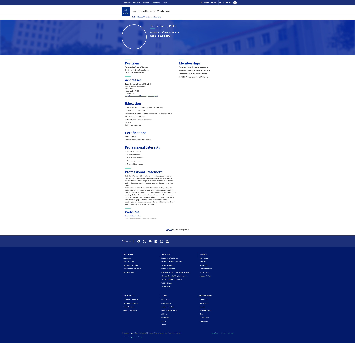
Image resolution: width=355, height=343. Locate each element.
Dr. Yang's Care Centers (133, 216)
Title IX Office (204, 318)
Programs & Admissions (169, 258)
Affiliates (164, 314)
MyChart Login (128, 262)
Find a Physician (129, 272)
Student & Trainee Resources (171, 262)
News (201, 314)
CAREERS (206, 2)
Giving (163, 321)
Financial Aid (165, 287)
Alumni (163, 325)
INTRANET (214, 2)
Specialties (127, 258)
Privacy (223, 333)
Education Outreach (130, 303)
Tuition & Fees (166, 283)
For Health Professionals (132, 269)
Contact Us (203, 300)
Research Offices (205, 276)
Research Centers (206, 269)
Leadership (165, 318)
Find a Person (204, 303)
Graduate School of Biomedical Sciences (175, 272)
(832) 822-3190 (160, 36)
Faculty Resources (167, 265)
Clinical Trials (204, 272)
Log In (169, 229)
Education (136, 3)
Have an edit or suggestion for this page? (132, 337)
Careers (202, 307)
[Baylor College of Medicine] (126, 11)
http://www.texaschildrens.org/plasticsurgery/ (141, 96)
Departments (166, 303)
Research (146, 3)
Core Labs (203, 262)
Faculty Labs (204, 265)
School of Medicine (168, 269)
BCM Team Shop (205, 310)
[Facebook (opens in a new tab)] (220, 2)
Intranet (230, 333)
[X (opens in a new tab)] (223, 2)
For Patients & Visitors (131, 265)
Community (156, 3)
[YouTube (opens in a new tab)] (227, 2)
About (165, 3)
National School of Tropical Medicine (174, 276)
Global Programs (129, 307)
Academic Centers (167, 307)
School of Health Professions (171, 279)
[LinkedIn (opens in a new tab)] (230, 2)
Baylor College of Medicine (141, 17)
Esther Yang (157, 17)
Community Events (130, 310)
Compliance (204, 321)
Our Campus (165, 300)
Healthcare (127, 3)
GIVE (201, 2)
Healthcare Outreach (130, 300)
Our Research (204, 258)
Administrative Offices (169, 310)
